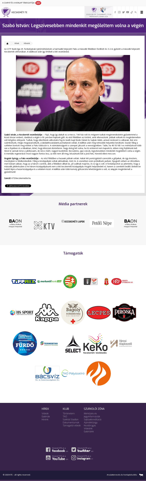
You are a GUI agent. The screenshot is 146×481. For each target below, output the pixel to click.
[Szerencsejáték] (24, 281)
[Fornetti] (99, 373)
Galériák (46, 416)
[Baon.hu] (102, 223)
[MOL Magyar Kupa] (91, 281)
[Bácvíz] (47, 373)
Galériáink (89, 431)
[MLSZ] (70, 281)
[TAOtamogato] (73, 373)
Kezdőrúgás (90, 425)
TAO (65, 416)
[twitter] (123, 12)
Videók (45, 413)
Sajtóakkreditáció (92, 419)
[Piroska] (124, 312)
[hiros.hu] (131, 223)
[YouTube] (127, 12)
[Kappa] (47, 312)
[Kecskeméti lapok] (45, 221)
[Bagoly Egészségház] (73, 312)
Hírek (17, 43)
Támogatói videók (72, 425)
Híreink (27, 43)
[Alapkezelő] (121, 343)
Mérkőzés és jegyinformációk (92, 415)
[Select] (73, 343)
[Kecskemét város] (106, 281)
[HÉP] (122, 281)
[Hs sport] (22, 312)
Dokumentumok (71, 422)
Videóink (88, 428)
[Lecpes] (99, 312)
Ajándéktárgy (91, 422)
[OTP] (49, 281)
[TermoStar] (50, 343)
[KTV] (16, 225)
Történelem (69, 413)
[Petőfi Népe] (73, 223)
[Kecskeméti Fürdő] (25, 343)
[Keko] (95, 343)
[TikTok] (131, 12)
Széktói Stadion (70, 419)
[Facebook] (115, 12)
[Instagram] (119, 12)
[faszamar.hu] (140, 475)
